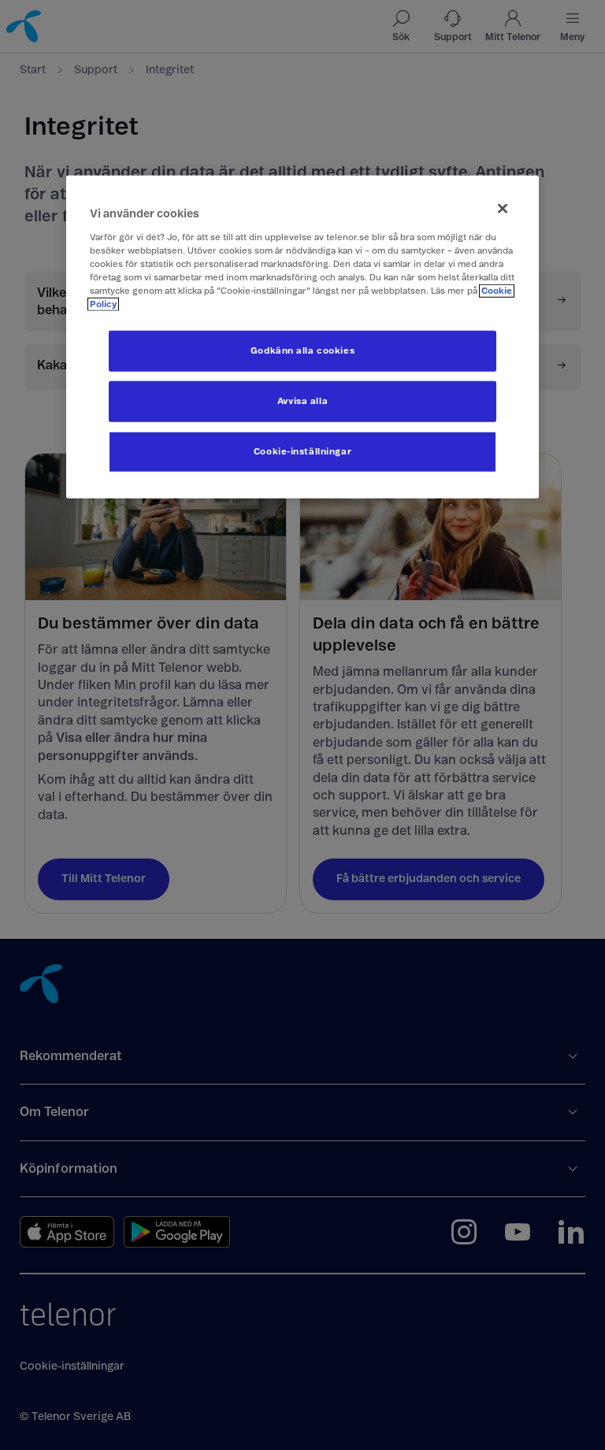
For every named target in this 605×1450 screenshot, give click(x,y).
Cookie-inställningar (302, 451)
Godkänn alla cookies (302, 351)
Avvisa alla (302, 401)
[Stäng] (502, 208)
